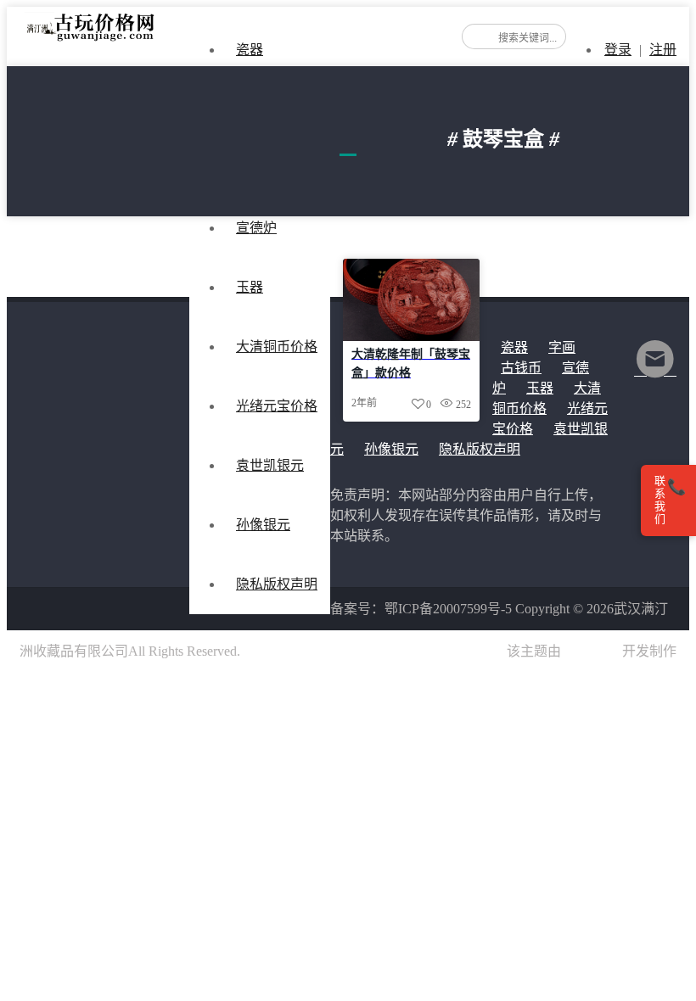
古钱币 (521, 368)
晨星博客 (591, 651)
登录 (617, 49)
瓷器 (249, 49)
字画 (561, 347)
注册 (662, 49)
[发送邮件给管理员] (655, 370)
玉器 (249, 287)
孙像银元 (391, 449)
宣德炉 (256, 228)
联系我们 (670, 500)
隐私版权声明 (276, 584)
